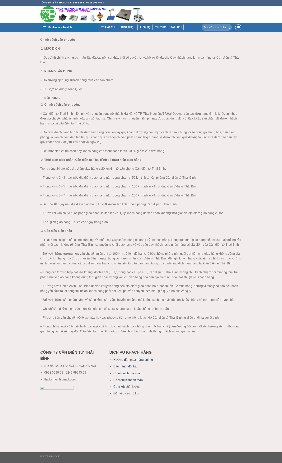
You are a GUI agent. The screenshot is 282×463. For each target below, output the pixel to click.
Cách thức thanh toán (128, 380)
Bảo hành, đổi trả (125, 366)
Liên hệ (145, 27)
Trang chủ (108, 27)
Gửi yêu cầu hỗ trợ (126, 393)
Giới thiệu (128, 27)
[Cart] (238, 27)
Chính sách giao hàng (128, 373)
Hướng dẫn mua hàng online (133, 359)
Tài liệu (176, 27)
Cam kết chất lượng (126, 386)
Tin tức (160, 27)
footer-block (50, 456)
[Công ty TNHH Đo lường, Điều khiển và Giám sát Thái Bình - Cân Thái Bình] (107, 14)
